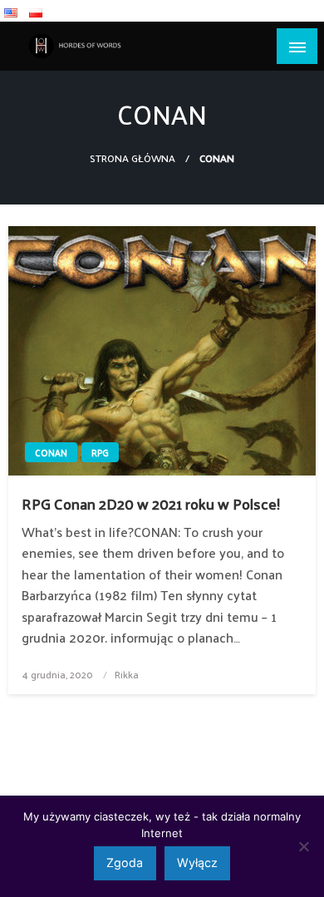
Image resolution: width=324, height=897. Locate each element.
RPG (100, 452)
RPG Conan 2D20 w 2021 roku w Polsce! (151, 503)
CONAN (51, 452)
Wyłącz (197, 862)
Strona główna (132, 157)
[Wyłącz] (303, 846)
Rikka (127, 674)
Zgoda (124, 862)
